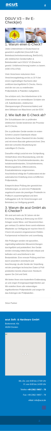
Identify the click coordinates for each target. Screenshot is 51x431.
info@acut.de (40, 400)
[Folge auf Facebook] (44, 408)
